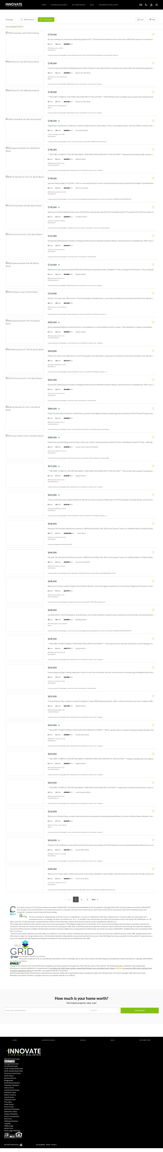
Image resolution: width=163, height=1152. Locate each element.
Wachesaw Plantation (11, 1109)
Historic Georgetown (11, 1116)
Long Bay (7, 1123)
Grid (141, 20)
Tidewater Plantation (11, 1085)
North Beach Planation (12, 1083)
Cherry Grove (9, 1088)
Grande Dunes (9, 1097)
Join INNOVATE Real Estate (108, 5)
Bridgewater (8, 1080)
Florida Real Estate (11, 1066)
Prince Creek (8, 1107)
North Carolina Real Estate (13, 1071)
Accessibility (40, 1145)
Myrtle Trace (8, 1128)
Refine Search (29, 20)
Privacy (54, 1145)
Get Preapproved (78, 5)
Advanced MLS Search (59, 5)
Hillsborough (8, 1126)
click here (119, 968)
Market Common (10, 1095)
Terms (48, 1145)
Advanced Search (48, 1040)
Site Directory (144, 1040)
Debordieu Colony (10, 1111)
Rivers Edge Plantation (12, 1131)
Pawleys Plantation (11, 1114)
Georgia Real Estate (11, 1064)
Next (94, 899)
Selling (83, 1040)
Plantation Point (10, 1100)
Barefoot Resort (10, 1078)
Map (153, 20)
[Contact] (156, 1133)
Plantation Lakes (10, 1092)
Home (44, 5)
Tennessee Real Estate (12, 1073)
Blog (92, 5)
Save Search (47, 20)
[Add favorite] (153, 34)
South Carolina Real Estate (13, 1068)
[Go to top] (157, 1139)
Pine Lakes (8, 1102)
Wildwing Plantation (11, 1121)
